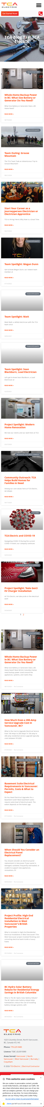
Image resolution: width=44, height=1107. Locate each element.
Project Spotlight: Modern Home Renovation (20, 426)
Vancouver (20, 1056)
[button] (39, 5)
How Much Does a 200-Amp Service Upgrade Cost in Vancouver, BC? (20, 722)
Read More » (9, 114)
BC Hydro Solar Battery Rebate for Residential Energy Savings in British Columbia (22, 989)
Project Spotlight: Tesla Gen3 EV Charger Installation (21, 589)
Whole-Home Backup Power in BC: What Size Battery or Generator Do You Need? (21, 97)
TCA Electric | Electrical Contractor (25, 1066)
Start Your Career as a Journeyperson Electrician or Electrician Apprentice (21, 211)
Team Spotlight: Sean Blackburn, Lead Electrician (21, 371)
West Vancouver (22, 1059)
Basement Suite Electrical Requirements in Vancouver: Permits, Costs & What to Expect (21, 788)
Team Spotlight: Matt (17, 316)
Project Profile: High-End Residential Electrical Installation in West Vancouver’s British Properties (19, 921)
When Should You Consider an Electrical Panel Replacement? (22, 852)
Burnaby (34, 1059)
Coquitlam (8, 1062)
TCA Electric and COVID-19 (20, 535)
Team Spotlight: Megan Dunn (21, 264)
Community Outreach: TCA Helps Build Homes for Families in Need (20, 480)
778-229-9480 (16, 1047)
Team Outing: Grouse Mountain (17, 154)
